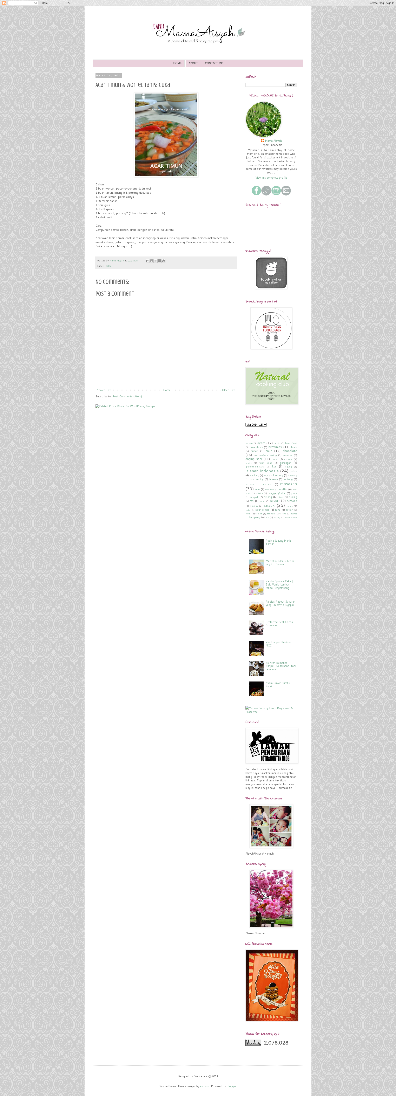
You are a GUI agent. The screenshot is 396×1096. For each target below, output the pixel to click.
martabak (268, 484)
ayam (261, 443)
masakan (288, 483)
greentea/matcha (254, 466)
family (248, 462)
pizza (281, 497)
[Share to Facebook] (159, 261)
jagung (288, 466)
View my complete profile (271, 177)
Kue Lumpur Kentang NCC (278, 644)
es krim (288, 459)
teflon (289, 510)
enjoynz (205, 1086)
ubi (267, 517)
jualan (293, 471)
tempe (259, 513)
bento (277, 443)
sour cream (262, 510)
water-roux (291, 517)
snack (269, 505)
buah (294, 447)
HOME (177, 63)
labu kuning (256, 479)
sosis (290, 506)
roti (252, 501)
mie (257, 489)
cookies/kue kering (265, 455)
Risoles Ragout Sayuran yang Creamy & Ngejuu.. (280, 603)
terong (282, 513)
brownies (275, 447)
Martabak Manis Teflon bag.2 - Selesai (280, 562)
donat (275, 459)
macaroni (250, 484)
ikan (274, 466)
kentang (278, 475)
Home (167, 390)
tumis (294, 513)
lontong (288, 479)
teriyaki (271, 513)
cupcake (287, 455)
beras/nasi (291, 443)
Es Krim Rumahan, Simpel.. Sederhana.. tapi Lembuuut (281, 666)
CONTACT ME (214, 63)
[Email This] (148, 261)
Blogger (231, 1086)
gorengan (285, 463)
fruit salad (265, 463)
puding (293, 497)
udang (277, 517)
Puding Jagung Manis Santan (278, 542)
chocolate (290, 450)
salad (109, 266)
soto (247, 509)
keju (266, 475)
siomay (254, 506)
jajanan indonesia (262, 471)
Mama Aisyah (273, 141)
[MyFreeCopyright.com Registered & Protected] (271, 712)
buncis (254, 451)
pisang (268, 497)
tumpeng (254, 517)
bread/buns (256, 447)
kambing (254, 475)
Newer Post (104, 390)
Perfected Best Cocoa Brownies (279, 623)
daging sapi (253, 459)
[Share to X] (155, 261)
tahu (277, 510)
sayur (274, 500)
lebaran (273, 479)
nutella (259, 493)
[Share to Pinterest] (163, 261)
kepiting (292, 475)
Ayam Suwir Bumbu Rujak (278, 684)
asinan (249, 443)
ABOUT (193, 63)
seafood (292, 501)
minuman (270, 489)
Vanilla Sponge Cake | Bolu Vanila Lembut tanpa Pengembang (279, 584)
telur (248, 513)
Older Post (229, 390)
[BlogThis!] (152, 261)
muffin (283, 489)
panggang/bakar (277, 493)
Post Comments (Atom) (127, 396)
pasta (294, 493)
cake (269, 450)
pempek (254, 497)
